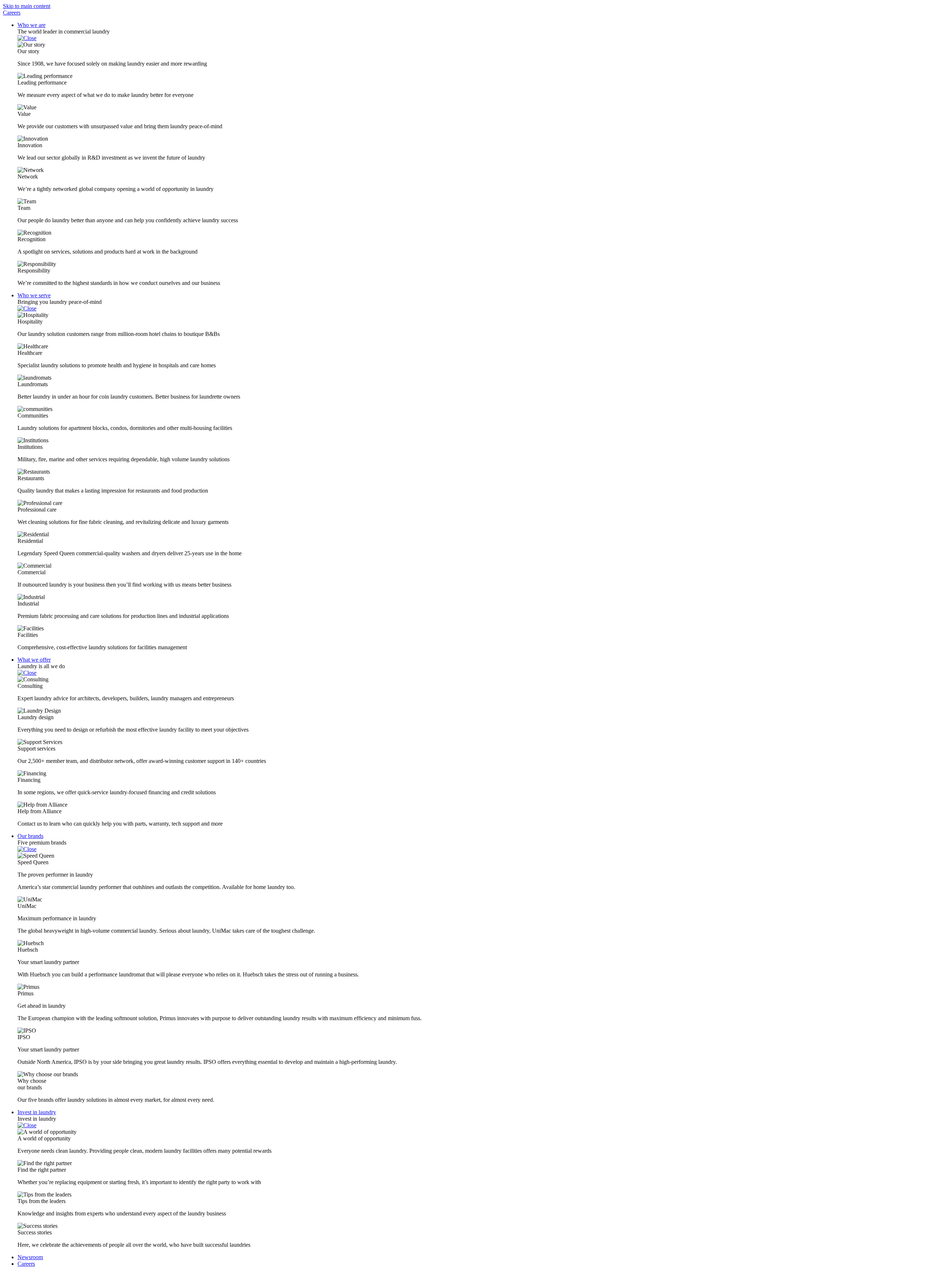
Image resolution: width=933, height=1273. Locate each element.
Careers (11, 12)
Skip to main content (26, 6)
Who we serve (34, 295)
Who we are (31, 25)
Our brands (30, 836)
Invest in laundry (36, 1112)
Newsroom (30, 1257)
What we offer (34, 660)
